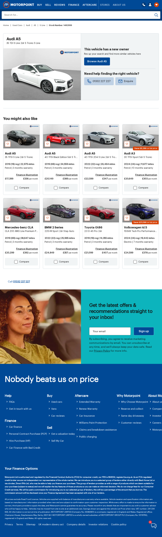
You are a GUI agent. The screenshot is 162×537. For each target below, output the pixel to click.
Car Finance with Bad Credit (24, 447)
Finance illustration (27, 175)
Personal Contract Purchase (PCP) (28, 433)
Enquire (128, 81)
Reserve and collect (132, 408)
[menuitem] (26, 402)
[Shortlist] (156, 4)
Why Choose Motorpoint (134, 401)
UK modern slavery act (51, 524)
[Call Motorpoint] (143, 4)
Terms (19, 524)
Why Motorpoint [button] (128, 395)
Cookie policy (118, 524)
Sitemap (30, 524)
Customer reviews (131, 422)
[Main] (18, 5)
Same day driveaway (132, 415)
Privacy (9, 524)
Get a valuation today (63, 433)
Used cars (56, 401)
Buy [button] (49, 395)
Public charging (88, 436)
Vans (53, 408)
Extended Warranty (89, 401)
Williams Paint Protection (93, 422)
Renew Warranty (88, 408)
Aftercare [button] (81, 395)
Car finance (15, 426)
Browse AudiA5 (97, 61)
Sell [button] (49, 427)
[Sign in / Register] (150, 4)
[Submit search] (156, 15)
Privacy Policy (102, 350)
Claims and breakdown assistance (98, 429)
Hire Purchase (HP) (19, 440)
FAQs (12, 401)
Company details (76, 524)
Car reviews (58, 415)
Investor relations (98, 524)
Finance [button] (10, 420)
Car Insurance (87, 415)
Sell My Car (57, 440)
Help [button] (8, 395)
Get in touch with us (20, 408)
